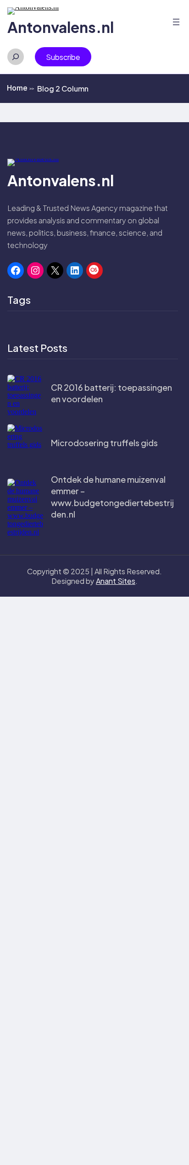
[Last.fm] (94, 270)
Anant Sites (115, 581)
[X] (55, 270)
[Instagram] (35, 270)
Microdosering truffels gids (104, 442)
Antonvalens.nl (60, 27)
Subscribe (63, 57)
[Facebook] (15, 270)
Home (20, 87)
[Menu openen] (176, 21)
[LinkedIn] (75, 270)
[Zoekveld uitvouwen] (15, 57)
